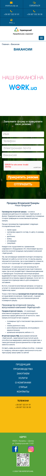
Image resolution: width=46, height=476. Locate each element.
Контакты (23, 392)
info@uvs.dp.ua (11, 6)
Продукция (23, 365)
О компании (23, 383)
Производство (23, 369)
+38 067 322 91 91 (11, 14)
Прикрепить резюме (23, 177)
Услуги (23, 378)
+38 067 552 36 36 (34, 14)
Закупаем (23, 374)
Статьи (23, 387)
